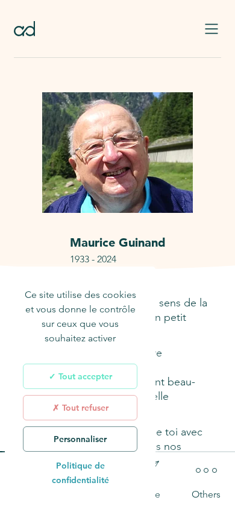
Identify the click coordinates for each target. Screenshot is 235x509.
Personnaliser (80, 439)
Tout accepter (84, 376)
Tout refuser (84, 407)
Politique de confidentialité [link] (80, 472)
